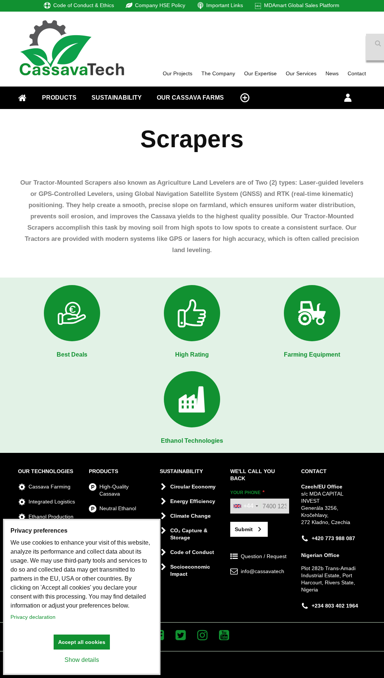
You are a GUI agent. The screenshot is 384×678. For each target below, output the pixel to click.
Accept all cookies (81, 642)
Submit (244, 529)
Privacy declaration (33, 617)
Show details (81, 660)
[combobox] (245, 506)
